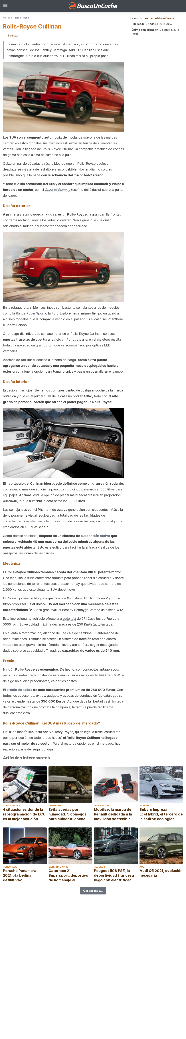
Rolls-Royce (22, 17)
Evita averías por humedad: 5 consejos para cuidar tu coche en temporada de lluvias (69, 814)
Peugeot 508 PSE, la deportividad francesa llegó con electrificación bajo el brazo (115, 875)
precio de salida (19, 690)
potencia (69, 618)
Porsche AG (10, 866)
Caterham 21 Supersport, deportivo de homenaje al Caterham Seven (68, 875)
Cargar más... (93, 890)
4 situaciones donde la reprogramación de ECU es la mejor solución (24, 814)
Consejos (54, 805)
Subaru (144, 805)
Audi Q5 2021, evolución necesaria (161, 873)
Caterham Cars (58, 866)
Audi (142, 866)
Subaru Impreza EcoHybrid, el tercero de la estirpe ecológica (161, 814)
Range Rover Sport (30, 313)
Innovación (101, 805)
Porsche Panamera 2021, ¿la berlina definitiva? (19, 875)
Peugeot (99, 866)
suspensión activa (95, 536)
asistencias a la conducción (46, 521)
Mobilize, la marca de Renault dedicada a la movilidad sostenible (113, 814)
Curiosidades (11, 805)
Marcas (7, 17)
